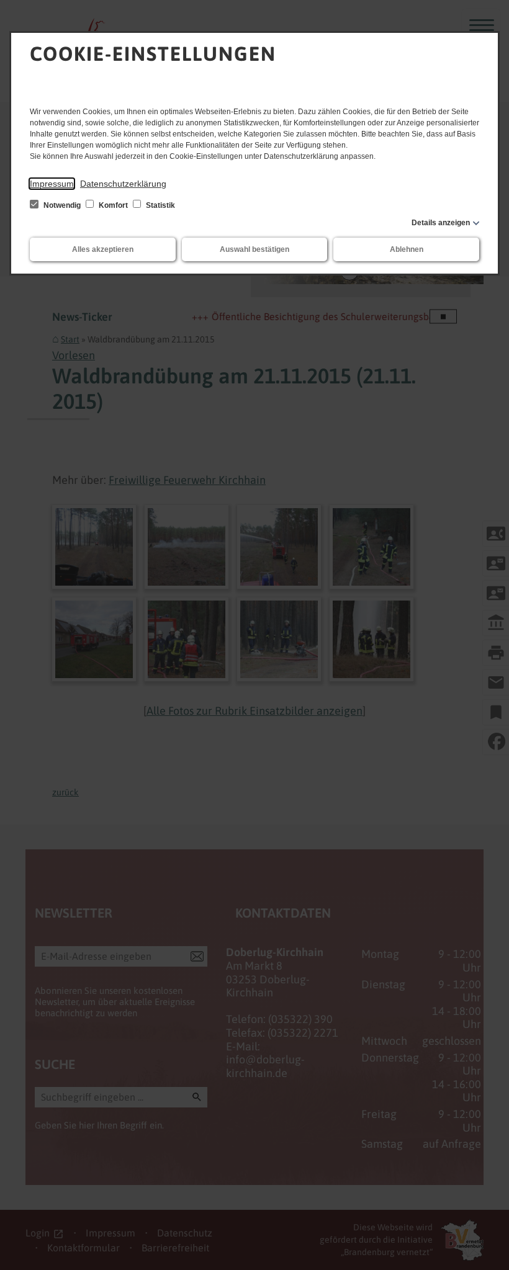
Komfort (113, 205)
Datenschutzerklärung (123, 184)
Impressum (52, 184)
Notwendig (62, 205)
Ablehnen (406, 249)
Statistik (159, 205)
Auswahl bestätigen (254, 249)
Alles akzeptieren (102, 249)
